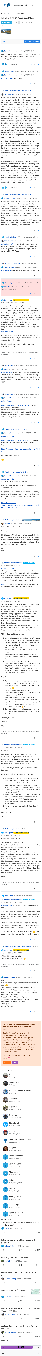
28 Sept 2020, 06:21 (15, 601)
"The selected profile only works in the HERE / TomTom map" (20, 1223)
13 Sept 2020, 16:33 (30, 267)
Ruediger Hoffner (10, 198)
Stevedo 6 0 (9, 1297)
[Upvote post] (31, 64)
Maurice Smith (9, 398)
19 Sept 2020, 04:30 (29, 433)
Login (15, 1062)
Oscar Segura (9, 51)
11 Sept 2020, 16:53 (26, 94)
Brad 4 (6, 286)
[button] (3, 1353)
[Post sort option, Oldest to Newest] (4, 41)
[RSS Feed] (2, 26)
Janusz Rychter (9, 977)
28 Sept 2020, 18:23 (15, 835)
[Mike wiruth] (2, 1246)
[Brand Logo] (7, 5)
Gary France (8, 94)
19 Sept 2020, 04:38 (29, 476)
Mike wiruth (9, 1246)
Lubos (6, 369)
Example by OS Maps (9, 331)
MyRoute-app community (13, 90)
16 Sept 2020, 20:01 (15, 303)
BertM (7, 1228)
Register (7, 1062)
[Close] (38, 1024)
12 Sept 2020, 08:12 (30, 198)
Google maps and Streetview (13, 1290)
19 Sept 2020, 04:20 (29, 398)
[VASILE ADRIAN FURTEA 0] (2, 1228)
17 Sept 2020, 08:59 (22, 369)
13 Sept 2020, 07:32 (27, 241)
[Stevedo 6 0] (2, 1297)
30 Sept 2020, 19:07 (15, 953)
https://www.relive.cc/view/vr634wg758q (16, 405)
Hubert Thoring (10, 1278)
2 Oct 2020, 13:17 (28, 977)
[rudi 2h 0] (2, 1261)
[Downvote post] (39, 64)
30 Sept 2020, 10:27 (15, 902)
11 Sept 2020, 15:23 (27, 51)
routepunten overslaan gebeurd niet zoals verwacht (19, 1327)
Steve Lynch (8, 300)
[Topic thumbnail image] (36, 1292)
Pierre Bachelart (10, 267)
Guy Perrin (8, 263)
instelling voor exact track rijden (14, 1257)
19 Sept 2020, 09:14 (24, 523)
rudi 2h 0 (8, 1261)
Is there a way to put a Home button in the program (19, 1241)
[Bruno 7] (2, 1332)
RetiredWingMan (11, 1332)
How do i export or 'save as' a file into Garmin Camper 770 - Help (20, 1309)
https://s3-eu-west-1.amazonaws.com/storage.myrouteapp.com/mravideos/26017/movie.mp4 (20, 505)
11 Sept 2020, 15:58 (27, 75)
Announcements (7, 22)
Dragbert (7, 523)
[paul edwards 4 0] (2, 1314)
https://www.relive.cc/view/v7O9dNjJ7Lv (16, 440)
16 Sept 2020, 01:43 (23, 286)
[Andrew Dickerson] (2, 1278)
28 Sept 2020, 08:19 (15, 747)
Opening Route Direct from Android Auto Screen (18, 1273)
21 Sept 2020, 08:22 (15, 565)
